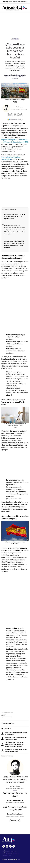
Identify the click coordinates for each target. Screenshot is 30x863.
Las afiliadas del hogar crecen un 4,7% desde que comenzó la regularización (14, 216)
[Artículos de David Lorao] (6, 108)
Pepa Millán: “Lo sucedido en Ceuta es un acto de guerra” (16, 750)
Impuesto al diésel (11, 1)
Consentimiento (6, 855)
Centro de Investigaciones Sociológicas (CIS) (11, 158)
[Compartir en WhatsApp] (18, 115)
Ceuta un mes (21, 1)
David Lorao (19, 107)
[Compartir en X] (11, 115)
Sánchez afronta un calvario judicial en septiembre (16, 733)
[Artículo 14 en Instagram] (7, 846)
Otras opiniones (7, 756)
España (3, 715)
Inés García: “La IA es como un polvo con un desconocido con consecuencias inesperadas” (14, 744)
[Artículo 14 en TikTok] (13, 846)
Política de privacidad (8, 853)
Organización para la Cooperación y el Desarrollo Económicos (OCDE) (14, 141)
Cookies (17, 853)
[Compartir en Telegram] (21, 115)
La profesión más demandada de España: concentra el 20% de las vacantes (15, 77)
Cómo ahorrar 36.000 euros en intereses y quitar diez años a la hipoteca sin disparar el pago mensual (14, 244)
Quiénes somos (6, 851)
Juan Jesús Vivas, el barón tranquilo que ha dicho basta (16, 738)
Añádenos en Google (15, 119)
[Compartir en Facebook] (8, 115)
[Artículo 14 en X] (3, 846)
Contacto (13, 851)
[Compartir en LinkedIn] (15, 115)
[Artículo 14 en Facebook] (10, 846)
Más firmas (13, 820)
